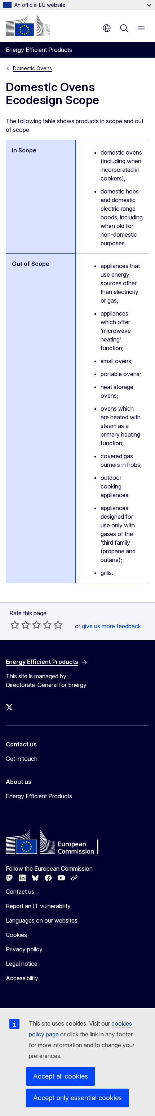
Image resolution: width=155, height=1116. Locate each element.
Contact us (20, 891)
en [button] (107, 28)
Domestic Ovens (32, 68)
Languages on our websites (42, 920)
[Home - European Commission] (28, 25)
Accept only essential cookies (77, 1098)
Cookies (16, 934)
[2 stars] (20, 624)
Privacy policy (24, 949)
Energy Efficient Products (39, 796)
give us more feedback (111, 626)
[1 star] (14, 624)
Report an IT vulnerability (38, 906)
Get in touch (21, 758)
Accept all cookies (60, 1076)
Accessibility (22, 978)
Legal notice (21, 963)
